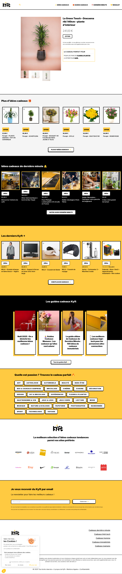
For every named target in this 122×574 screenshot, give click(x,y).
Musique (21, 406)
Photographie (78, 406)
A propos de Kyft (59, 569)
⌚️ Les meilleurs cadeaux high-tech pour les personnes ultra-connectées (97, 341)
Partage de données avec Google (13, 554)
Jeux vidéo (64, 400)
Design (20, 394)
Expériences (57, 394)
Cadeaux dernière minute (99, 530)
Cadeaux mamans (102, 546)
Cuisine (80, 389)
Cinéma (66, 389)
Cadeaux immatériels (101, 542)
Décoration (95, 389)
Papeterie (60, 406)
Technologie (35, 412)
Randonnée (96, 406)
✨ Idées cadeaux (62, 5)
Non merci (8, 565)
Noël (76, 58)
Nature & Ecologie (40, 406)
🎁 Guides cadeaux (80, 5)
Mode (92, 400)
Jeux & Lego (47, 400)
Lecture (80, 400)
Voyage (51, 412)
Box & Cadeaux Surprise (29, 389)
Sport (20, 412)
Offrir (67, 36)
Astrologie (32, 383)
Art (19, 383)
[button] (4, 571)
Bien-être (79, 383)
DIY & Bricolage (37, 394)
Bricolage (52, 389)
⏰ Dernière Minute (99, 5)
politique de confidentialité (80, 509)
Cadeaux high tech (102, 534)
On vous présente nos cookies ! (12, 556)
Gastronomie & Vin (26, 400)
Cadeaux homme (103, 538)
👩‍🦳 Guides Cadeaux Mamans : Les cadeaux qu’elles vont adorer (49, 341)
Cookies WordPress (10, 557)
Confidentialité (84, 569)
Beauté (65, 383)
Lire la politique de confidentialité (12, 548)
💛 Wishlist (115, 5)
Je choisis (20, 565)
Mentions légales (72, 569)
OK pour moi (33, 565)
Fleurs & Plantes (83, 55)
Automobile (50, 383)
